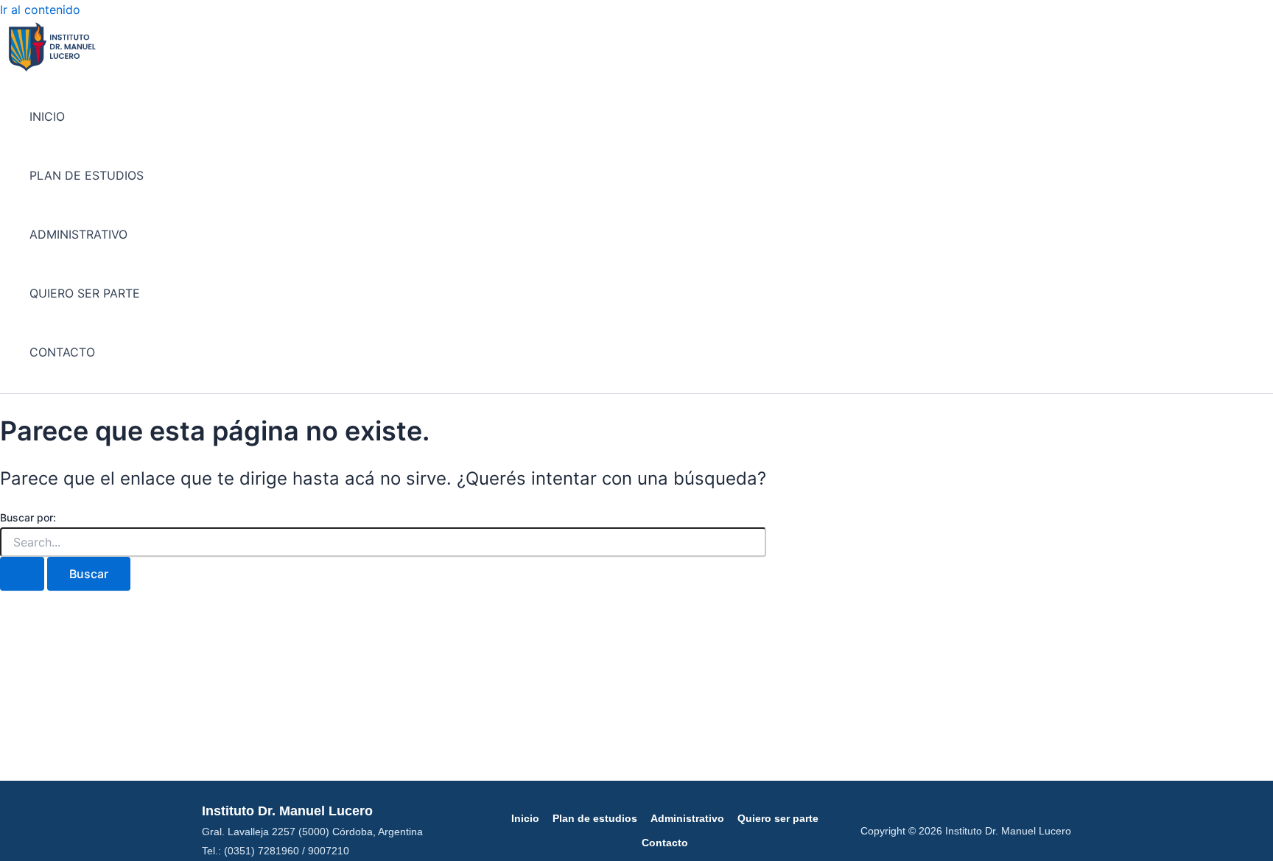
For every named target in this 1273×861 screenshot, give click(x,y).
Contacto (665, 842)
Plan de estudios (595, 818)
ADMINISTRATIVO (78, 234)
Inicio (525, 818)
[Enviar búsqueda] (22, 574)
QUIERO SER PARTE (84, 293)
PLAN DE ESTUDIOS (86, 175)
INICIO (47, 116)
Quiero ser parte (777, 818)
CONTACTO (62, 352)
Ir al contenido (40, 9)
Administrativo (687, 818)
